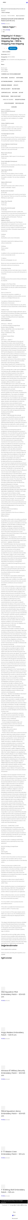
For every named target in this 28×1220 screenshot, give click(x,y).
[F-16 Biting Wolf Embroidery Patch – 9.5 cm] (14, 1171)
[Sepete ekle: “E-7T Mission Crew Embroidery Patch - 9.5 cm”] (3, 1148)
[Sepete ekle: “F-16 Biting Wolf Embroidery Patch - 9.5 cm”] (3, 1187)
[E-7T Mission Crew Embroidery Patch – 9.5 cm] (14, 1133)
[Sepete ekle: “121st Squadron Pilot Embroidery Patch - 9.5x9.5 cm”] (3, 989)
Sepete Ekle (13, 48)
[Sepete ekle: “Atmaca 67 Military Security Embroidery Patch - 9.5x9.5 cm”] (3, 1067)
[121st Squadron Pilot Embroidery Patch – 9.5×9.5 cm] (14, 973)
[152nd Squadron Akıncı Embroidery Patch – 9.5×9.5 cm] (14, 1093)
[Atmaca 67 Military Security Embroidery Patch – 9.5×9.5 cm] (14, 1052)
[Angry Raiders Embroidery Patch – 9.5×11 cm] (14, 1014)
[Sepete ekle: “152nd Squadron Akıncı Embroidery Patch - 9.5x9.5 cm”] (3, 1108)
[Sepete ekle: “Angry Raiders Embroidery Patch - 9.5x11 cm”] (3, 1029)
